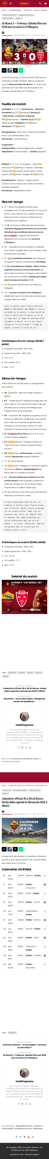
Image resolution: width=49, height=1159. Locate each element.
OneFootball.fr (8, 1128)
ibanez (30, 673)
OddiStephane (7, 35)
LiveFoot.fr (38, 1126)
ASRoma (12, 673)
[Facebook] (18, 747)
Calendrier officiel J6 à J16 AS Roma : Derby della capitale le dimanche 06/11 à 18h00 (24, 802)
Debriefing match (26, 15)
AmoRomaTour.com (23, 1128)
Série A (18, 18)
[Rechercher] (40, 3)
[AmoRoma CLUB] (45, 3)
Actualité (7, 790)
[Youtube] (28, 1137)
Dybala (13, 235)
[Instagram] (26, 747)
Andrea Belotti (31, 469)
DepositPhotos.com (24, 1126)
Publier (24, 3)
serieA (5, 676)
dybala (22, 673)
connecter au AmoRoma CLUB (24, 759)
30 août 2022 (19, 35)
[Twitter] (22, 747)
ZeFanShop (37, 1128)
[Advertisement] (24, 641)
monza (39, 673)
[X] (24, 1137)
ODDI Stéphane (31, 1150)
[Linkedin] (30, 747)
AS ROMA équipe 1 (9, 15)
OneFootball (8, 18)
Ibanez (13, 433)
